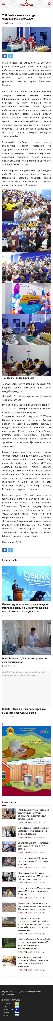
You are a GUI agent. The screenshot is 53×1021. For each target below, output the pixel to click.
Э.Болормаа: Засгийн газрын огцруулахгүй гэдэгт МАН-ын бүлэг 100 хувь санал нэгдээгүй (34, 876)
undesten (9, 23)
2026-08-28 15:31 (36, 883)
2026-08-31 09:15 (36, 868)
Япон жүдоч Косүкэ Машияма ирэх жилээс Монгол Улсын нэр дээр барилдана (34, 891)
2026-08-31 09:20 (36, 852)
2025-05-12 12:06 (9, 615)
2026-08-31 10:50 (36, 837)
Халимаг (7, 1004)
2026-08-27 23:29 (36, 934)
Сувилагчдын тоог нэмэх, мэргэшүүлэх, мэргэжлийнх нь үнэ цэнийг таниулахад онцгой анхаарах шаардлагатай (25, 608)
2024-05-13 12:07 (24, 23)
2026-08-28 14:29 (36, 898)
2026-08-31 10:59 (36, 822)
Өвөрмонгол (8, 1009)
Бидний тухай (7, 992)
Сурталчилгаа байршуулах (29, 992)
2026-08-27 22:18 (36, 952)
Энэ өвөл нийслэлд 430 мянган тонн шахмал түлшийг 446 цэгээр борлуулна (33, 861)
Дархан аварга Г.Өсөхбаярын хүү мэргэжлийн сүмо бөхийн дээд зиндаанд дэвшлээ (33, 831)
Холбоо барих (8, 995)
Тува (5, 1007)
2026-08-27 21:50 (36, 970)
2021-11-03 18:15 (9, 717)
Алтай (6, 1015)
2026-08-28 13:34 (36, 913)
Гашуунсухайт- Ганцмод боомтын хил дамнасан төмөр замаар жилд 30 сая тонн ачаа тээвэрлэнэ (34, 906)
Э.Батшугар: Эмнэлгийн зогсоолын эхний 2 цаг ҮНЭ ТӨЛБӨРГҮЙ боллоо (34, 846)
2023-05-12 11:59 (9, 666)
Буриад (6, 1012)
